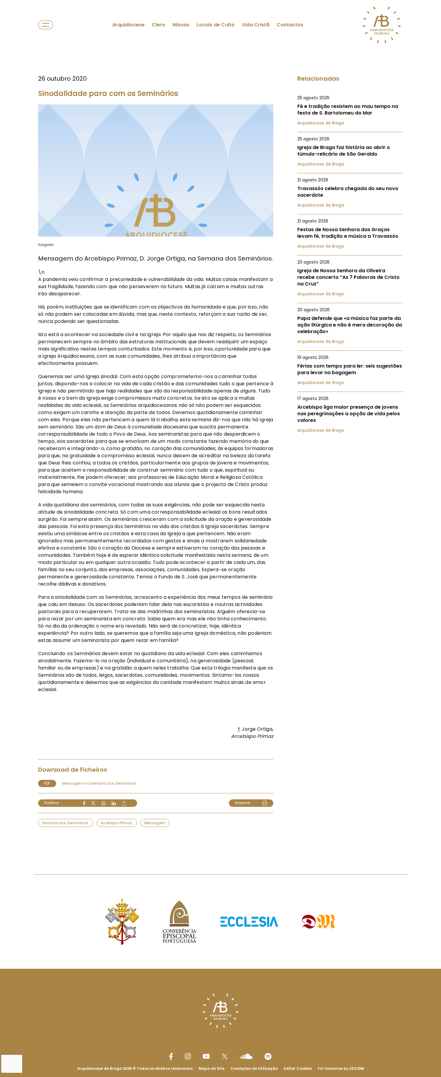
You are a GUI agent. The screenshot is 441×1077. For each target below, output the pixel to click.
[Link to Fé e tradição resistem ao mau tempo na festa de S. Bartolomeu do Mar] (350, 110)
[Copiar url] (124, 803)
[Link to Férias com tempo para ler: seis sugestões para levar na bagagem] (350, 370)
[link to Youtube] (206, 1056)
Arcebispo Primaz (116, 822)
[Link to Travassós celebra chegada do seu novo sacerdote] (350, 192)
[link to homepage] (381, 25)
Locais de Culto (215, 24)
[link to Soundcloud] (246, 1056)
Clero (158, 24)
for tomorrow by (341, 1068)
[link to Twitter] (225, 1056)
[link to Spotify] (268, 1056)
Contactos (290, 24)
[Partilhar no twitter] (93, 803)
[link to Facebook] (171, 1056)
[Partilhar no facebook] (84, 803)
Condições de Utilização (254, 1068)
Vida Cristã (255, 24)
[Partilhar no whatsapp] (103, 803)
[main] (220, 425)
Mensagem (154, 822)
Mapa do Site (211, 1068)
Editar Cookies (298, 1068)
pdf (47, 783)
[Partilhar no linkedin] (114, 803)
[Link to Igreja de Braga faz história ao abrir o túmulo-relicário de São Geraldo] (350, 151)
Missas (180, 24)
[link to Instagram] (188, 1056)
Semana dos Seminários (65, 822)
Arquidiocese (128, 24)
